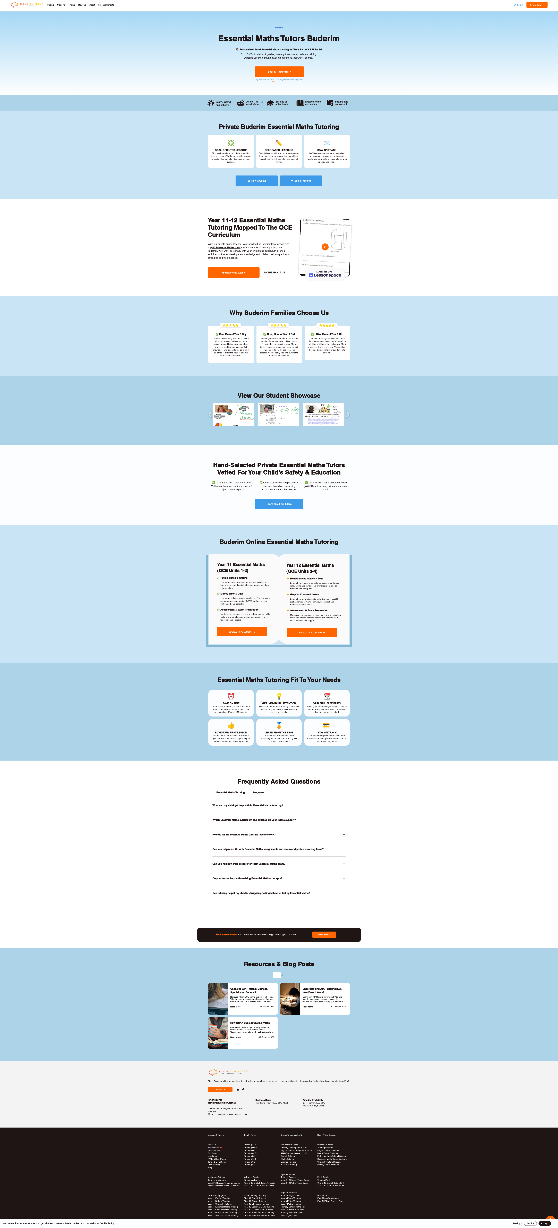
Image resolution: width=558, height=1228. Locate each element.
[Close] (554, 1223)
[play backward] (210, 414)
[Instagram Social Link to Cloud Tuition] (238, 1089)
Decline (530, 1223)
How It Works (214, 1150)
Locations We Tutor (253, 1167)
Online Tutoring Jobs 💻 (292, 1135)
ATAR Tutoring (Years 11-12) (294, 1153)
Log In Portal (250, 1135)
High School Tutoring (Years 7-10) (296, 1150)
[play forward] (347, 414)
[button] (50, 4)
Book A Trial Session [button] (326, 1135)
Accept (545, 1223)
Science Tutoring (288, 1162)
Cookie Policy (107, 1223)
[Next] (291, 975)
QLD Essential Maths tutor (225, 247)
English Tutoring (288, 1156)
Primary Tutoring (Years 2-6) (294, 1147)
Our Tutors (212, 1153)
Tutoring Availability (313, 1100)
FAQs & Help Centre (217, 1159)
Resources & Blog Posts (279, 964)
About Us (212, 1145)
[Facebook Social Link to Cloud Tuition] (243, 1089)
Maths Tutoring (287, 1159)
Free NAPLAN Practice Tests (330, 1201)
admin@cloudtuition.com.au (222, 1103)
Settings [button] (517, 1223)
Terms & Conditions (217, 1162)
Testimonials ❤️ (215, 1147)
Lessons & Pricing (216, 1135)
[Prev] (267, 975)
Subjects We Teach (289, 1145)
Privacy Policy (214, 1164)
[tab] (230, 792)
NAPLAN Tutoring (289, 1164)
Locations (212, 1156)
